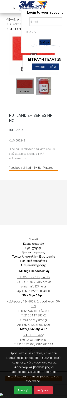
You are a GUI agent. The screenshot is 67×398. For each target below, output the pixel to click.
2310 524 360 (25, 282)
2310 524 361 (44, 282)
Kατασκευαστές (33, 243)
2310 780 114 (44, 344)
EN (13, 8)
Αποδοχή (23, 390)
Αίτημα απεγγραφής (33, 265)
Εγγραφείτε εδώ (45, 67)
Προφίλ (33, 239)
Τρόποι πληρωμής (33, 252)
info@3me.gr (38, 286)
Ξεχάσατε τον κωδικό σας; (44, 45)
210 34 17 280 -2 (35, 315)
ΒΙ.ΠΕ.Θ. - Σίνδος (33, 335)
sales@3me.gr (38, 320)
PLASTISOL (17, 24)
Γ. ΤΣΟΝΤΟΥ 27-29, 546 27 (33, 277)
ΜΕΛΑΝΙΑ (12, 19)
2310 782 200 (25, 344)
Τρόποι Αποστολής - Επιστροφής (33, 256)
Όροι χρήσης (33, 248)
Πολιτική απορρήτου (33, 261)
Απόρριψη (43, 390)
